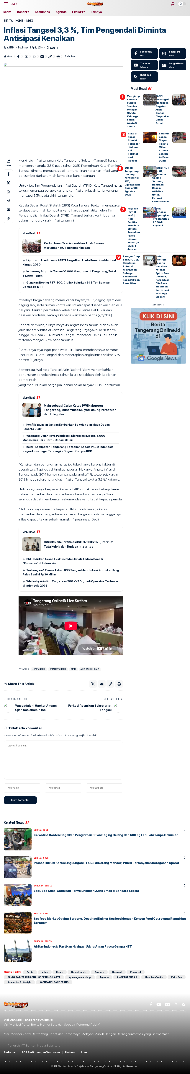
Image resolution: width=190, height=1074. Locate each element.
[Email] (42, 56)
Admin (10, 47)
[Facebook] (144, 53)
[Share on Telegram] (8, 200)
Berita (8, 20)
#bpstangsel (38, 669)
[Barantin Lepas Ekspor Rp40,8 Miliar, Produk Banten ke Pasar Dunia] (179, 137)
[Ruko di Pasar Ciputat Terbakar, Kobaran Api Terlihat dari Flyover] (150, 137)
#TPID (73, 669)
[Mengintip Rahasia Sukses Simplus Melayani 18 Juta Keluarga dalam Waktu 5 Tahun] (150, 99)
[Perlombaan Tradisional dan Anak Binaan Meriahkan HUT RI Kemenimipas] (31, 246)
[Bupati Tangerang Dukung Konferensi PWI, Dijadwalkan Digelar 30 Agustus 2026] (150, 171)
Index (29, 20)
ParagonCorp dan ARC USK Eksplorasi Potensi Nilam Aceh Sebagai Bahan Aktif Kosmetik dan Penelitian (131, 270)
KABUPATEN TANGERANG (54, 982)
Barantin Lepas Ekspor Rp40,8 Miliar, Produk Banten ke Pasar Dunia (164, 147)
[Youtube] (144, 65)
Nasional (117, 972)
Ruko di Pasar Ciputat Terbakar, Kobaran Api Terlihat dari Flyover (134, 147)
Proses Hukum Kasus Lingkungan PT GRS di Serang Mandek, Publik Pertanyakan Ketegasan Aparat (106, 863)
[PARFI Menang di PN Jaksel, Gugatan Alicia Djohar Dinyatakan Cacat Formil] (179, 99)
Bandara (38, 885)
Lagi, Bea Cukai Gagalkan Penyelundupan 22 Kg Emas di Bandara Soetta (86, 891)
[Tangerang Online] (95, 3)
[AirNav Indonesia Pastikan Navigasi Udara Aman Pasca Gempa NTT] (18, 951)
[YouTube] (158, 1004)
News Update (78, 972)
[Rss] (183, 1004)
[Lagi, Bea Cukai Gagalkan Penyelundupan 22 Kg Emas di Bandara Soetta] (18, 895)
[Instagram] (172, 53)
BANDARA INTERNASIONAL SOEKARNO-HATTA (33, 977)
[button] (7, 3)
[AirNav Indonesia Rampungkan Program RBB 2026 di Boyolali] (179, 212)
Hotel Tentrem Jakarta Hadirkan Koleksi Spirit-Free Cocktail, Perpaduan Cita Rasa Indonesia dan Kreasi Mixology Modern (162, 276)
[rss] (144, 76)
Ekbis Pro (176, 977)
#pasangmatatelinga (80, 977)
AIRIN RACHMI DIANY (90, 669)
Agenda (104, 977)
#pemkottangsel (58, 669)
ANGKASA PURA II (127, 977)
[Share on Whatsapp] (34, 56)
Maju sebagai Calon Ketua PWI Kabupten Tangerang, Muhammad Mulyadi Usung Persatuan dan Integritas (80, 410)
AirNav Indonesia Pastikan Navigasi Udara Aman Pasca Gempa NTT (83, 946)
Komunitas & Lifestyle (19, 982)
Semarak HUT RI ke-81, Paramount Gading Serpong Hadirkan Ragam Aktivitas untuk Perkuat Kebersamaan (161, 184)
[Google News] (172, 65)
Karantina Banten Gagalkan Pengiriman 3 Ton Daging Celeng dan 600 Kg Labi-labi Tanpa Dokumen (106, 835)
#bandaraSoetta (154, 977)
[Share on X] (26, 56)
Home (19, 20)
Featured (135, 972)
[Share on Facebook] (18, 56)
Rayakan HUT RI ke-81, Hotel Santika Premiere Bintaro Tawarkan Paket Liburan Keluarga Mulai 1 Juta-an (133, 228)
